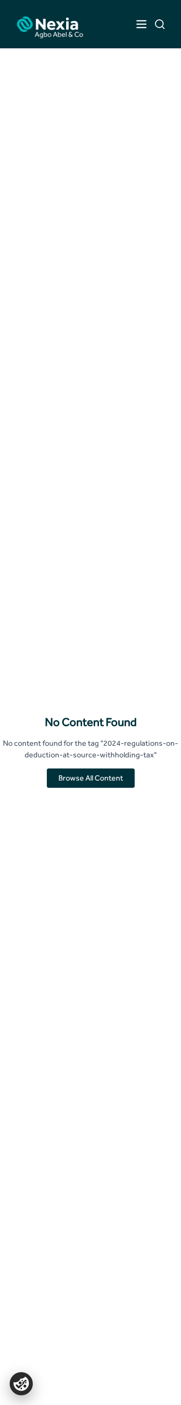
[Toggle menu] (141, 24)
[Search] (160, 24)
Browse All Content (90, 777)
